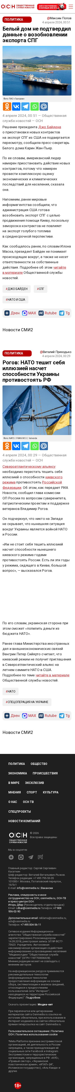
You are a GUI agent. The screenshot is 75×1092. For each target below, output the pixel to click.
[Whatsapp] (34, 106)
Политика (16, 763)
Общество (39, 763)
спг (41, 289)
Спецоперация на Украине (28, 702)
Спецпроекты (19, 811)
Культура (50, 792)
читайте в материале (53, 675)
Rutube (51, 313)
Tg (67, 313)
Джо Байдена (49, 127)
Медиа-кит (45, 1004)
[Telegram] (25, 106)
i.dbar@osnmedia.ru (28, 908)
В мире (13, 783)
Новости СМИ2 (17, 329)
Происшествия (45, 773)
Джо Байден (18, 289)
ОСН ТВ (28, 802)
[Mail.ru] (44, 106)
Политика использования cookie (37, 1034)
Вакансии (47, 888)
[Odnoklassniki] (7, 106)
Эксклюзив (34, 783)
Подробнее (33, 997)
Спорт (32, 792)
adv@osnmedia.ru (19, 921)
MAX (32, 313)
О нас (12, 802)
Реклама (15, 583)
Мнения (14, 792)
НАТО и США (16, 299)
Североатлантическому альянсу (29, 466)
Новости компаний (24, 821)
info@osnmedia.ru (28, 888)
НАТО (11, 691)
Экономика (17, 773)
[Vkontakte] (16, 106)
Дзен (15, 313)
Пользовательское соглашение (28, 1031)
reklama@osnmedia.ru (52, 918)
